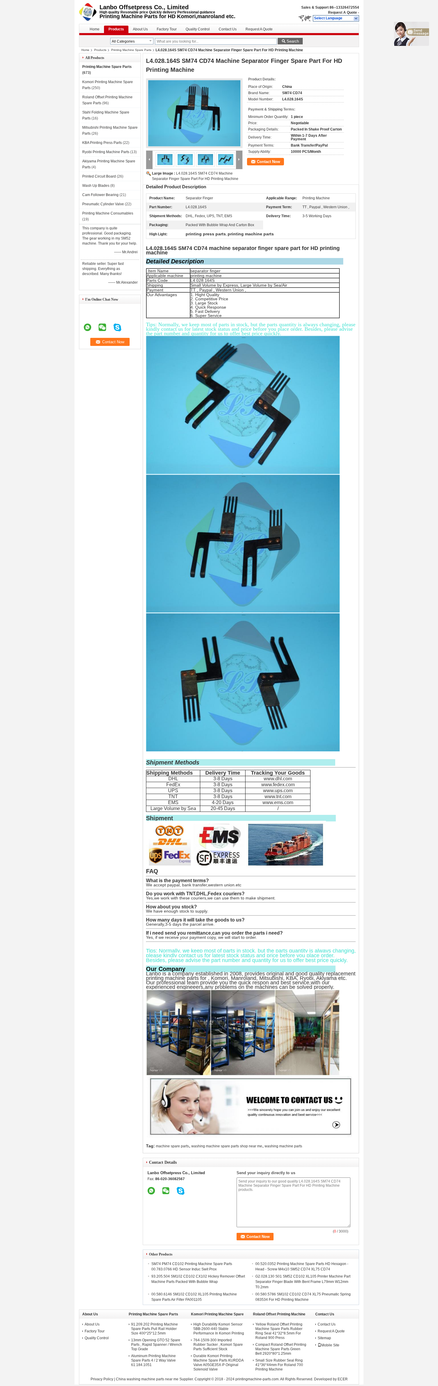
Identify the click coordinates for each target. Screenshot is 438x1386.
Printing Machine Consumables (107, 213)
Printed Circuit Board (99, 176)
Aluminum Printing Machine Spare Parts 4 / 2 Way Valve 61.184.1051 (153, 1360)
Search (293, 41)
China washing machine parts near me (147, 1379)
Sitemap (324, 1338)
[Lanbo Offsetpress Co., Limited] (356, 18)
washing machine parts (283, 1146)
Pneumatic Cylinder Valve (103, 204)
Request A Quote (342, 12)
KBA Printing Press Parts (102, 143)
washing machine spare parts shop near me (226, 1146)
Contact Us (228, 29)
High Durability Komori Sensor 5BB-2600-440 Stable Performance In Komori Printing (218, 1328)
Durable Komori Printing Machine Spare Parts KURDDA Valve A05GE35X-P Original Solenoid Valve (218, 1362)
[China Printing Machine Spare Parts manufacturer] (89, 12)
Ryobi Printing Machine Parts (105, 152)
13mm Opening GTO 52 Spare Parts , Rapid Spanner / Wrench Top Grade (156, 1344)
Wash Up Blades (95, 186)
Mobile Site (330, 1345)
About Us (140, 29)
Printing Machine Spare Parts (131, 50)
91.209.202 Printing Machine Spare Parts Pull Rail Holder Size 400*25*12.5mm (154, 1328)
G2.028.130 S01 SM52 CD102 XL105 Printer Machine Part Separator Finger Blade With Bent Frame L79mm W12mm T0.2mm (302, 1281)
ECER (343, 1379)
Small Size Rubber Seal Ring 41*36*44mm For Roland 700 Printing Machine (279, 1364)
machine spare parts (172, 1146)
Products (116, 29)
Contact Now (268, 161)
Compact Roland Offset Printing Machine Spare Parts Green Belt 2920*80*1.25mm (280, 1349)
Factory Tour (167, 29)
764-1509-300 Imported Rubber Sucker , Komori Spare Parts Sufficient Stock (218, 1344)
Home (95, 29)
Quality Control (198, 29)
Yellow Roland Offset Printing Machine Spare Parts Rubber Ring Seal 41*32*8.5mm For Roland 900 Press (278, 1331)
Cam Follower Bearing (100, 195)
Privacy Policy (102, 1379)
